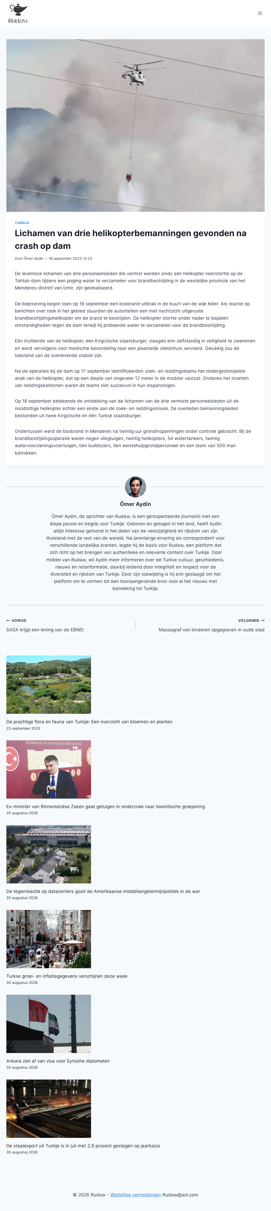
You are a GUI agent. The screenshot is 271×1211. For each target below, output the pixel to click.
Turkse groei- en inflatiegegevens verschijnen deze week (67, 976)
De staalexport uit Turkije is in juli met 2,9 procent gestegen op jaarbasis (83, 1145)
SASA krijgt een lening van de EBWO (45, 625)
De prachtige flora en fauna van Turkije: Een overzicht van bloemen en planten (89, 721)
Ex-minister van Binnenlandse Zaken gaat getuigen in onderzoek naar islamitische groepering (105, 806)
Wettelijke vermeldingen (135, 1194)
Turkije (22, 223)
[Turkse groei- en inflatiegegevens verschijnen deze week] (135, 939)
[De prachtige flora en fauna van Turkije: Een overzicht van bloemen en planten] (135, 684)
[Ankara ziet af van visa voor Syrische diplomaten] (135, 1024)
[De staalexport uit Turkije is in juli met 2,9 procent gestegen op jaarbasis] (135, 1109)
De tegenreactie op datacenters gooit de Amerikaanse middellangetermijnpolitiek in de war (103, 891)
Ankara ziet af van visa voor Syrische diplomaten (58, 1061)
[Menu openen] (260, 13)
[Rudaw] (18, 13)
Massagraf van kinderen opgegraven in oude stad (212, 625)
